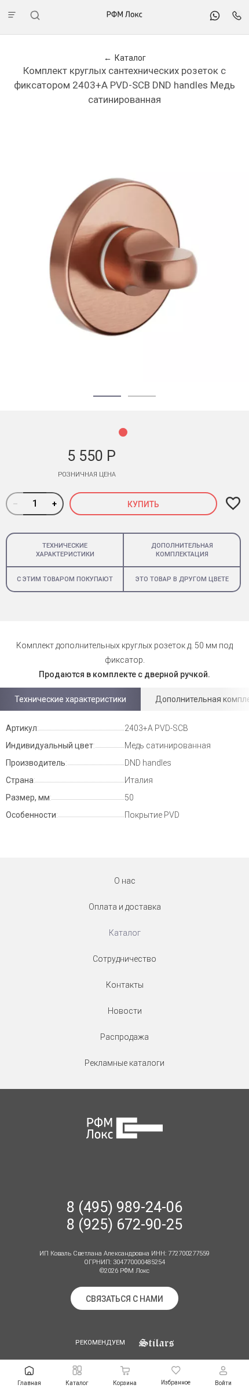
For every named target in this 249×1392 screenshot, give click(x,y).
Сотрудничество (124, 958)
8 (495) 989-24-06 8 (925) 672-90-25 (124, 1216)
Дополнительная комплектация (182, 550)
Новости (125, 1011)
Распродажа (124, 1037)
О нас (125, 880)
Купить (143, 504)
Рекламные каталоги (124, 1063)
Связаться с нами (124, 1299)
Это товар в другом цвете (182, 579)
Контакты (125, 984)
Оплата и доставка (125, 906)
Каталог (125, 932)
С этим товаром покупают (65, 579)
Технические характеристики (65, 550)
